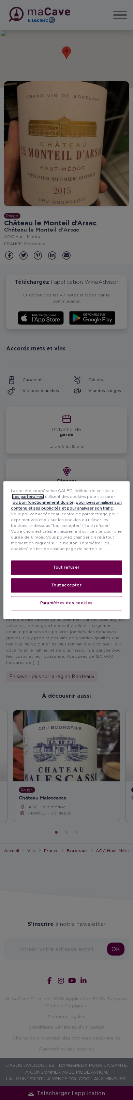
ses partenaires (28, 497)
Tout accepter (66, 585)
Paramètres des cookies (66, 603)
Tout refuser (66, 567)
